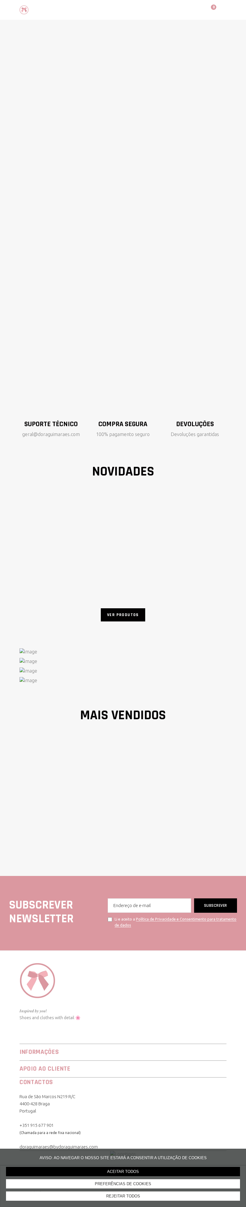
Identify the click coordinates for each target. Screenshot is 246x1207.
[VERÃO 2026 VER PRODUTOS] (123, 651)
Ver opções (52, 560)
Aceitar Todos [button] (123, 1171)
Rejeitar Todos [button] (123, 1196)
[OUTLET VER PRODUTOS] (123, 680)
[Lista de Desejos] (193, 10)
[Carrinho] (208, 9)
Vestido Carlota (40, 576)
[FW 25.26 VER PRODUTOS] (123, 661)
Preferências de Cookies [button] (123, 1184)
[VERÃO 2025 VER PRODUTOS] (123, 670)
